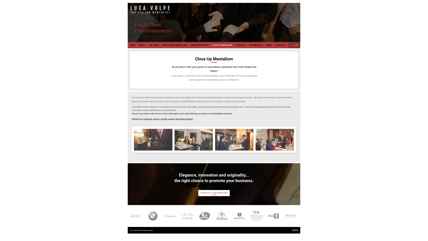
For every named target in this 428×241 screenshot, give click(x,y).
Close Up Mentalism (222, 45)
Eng (296, 45)
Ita (292, 45)
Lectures (240, 45)
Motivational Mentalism (174, 45)
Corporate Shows (199, 45)
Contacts (280, 45)
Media (269, 45)
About (142, 45)
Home (132, 45)
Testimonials (255, 45)
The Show (153, 45)
